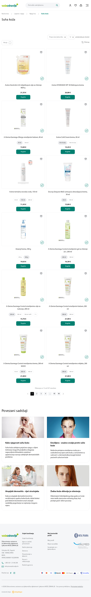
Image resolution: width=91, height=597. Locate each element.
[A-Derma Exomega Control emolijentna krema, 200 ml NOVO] (23, 343)
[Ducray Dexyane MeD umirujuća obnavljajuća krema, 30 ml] (67, 172)
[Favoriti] (75, 5)
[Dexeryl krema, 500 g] (23, 229)
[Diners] (57, 573)
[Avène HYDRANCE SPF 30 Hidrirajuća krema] (67, 65)
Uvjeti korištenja (27, 538)
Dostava (25, 551)
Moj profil (51, 540)
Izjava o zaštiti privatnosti (27, 543)
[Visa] (51, 573)
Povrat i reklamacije (26, 560)
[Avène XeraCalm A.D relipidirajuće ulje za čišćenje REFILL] (23, 65)
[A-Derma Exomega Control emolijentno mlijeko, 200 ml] (67, 343)
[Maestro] (42, 573)
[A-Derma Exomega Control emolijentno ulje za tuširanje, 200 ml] (23, 286)
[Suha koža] (81, 535)
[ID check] (67, 573)
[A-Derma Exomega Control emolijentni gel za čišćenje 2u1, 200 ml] (67, 229)
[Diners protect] (78, 573)
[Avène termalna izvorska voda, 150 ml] (23, 172)
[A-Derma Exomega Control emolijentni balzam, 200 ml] (67, 286)
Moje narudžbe (53, 544)
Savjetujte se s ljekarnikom (52, 548)
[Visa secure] (74, 573)
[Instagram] (14, 573)
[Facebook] (10, 573)
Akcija (5, 42)
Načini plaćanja (27, 547)
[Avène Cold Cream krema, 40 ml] (67, 117)
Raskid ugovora (27, 565)
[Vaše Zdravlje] (10, 5)
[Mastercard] (47, 573)
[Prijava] (70, 5)
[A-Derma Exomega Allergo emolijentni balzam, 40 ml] (23, 117)
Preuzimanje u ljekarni (27, 555)
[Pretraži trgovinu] (57, 5)
